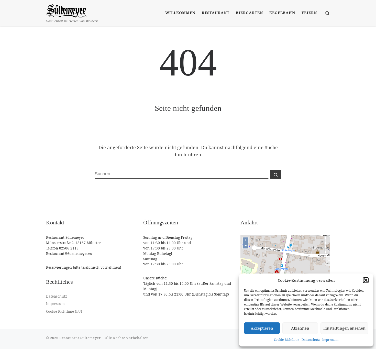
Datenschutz (311, 339)
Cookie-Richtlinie (286, 339)
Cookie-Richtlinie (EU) (64, 311)
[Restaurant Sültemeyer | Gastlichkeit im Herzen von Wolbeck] (66, 9)
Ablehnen (300, 328)
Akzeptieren (262, 328)
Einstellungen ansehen (344, 328)
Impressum (330, 339)
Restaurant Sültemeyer (80, 337)
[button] (365, 280)
